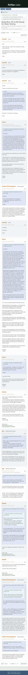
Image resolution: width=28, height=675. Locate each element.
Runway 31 (20, 17)
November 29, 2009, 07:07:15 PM (8, 224)
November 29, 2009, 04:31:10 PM (8, 64)
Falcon (4, 122)
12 (19, 32)
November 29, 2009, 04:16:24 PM (8, 41)
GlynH (4, 239)
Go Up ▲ (19, 672)
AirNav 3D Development (9, 186)
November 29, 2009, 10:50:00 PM (8, 505)
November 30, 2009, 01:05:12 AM (8, 582)
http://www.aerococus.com (7, 425)
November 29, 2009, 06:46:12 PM (8, 124)
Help (8, 672)
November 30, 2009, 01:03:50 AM (8, 561)
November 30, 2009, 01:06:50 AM (8, 638)
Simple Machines (17, 673)
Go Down (3, 32)
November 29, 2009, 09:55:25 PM (8, 394)
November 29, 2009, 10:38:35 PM (8, 433)
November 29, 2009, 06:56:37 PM (8, 188)
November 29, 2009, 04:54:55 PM (8, 82)
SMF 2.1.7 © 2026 (11, 673)
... (17, 32)
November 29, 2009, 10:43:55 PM (8, 470)
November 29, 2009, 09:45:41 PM (8, 359)
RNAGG (4, 392)
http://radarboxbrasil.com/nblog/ (8, 426)
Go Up (2, 663)
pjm (3, 431)
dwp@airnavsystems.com (9, 268)
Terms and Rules (13, 672)
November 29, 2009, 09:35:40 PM (8, 241)
